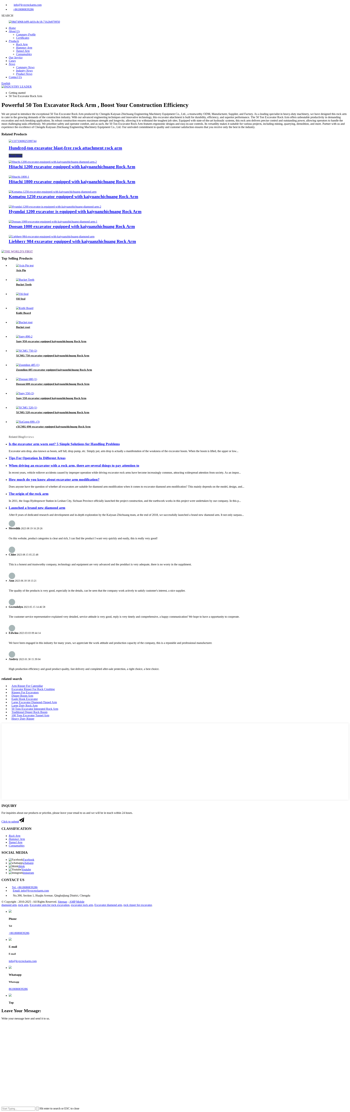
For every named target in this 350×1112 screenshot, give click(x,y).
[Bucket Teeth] (25, 279)
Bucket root (23, 327)
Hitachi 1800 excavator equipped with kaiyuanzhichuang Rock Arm (72, 181)
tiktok (21, 866)
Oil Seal (20, 298)
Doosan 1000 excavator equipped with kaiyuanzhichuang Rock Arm (72, 226)
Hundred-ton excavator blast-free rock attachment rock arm (65, 148)
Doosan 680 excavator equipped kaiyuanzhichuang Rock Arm (53, 384)
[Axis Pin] (25, 265)
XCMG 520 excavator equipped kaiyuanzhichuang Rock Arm (52, 412)
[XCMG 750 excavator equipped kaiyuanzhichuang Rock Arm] (26, 350)
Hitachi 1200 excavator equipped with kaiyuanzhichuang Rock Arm (72, 166)
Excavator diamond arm (108, 905)
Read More (15, 155)
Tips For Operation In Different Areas (37, 458)
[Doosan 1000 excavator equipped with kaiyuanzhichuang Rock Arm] (53, 221)
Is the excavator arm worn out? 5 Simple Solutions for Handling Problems (64, 444)
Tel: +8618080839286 (25, 887)
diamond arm (9, 905)
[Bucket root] (24, 322)
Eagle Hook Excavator (24, 699)
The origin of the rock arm (28, 494)
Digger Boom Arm (22, 695)
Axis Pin (21, 270)
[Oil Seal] (22, 293)
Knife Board (23, 312)
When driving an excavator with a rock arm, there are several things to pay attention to (74, 465)
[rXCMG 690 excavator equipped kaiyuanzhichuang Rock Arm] (28, 421)
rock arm (23, 905)
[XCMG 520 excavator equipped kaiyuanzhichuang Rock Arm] (26, 407)
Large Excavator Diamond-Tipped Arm (34, 702)
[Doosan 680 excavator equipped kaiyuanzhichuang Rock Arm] (26, 379)
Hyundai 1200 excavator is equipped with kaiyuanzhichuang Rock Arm (75, 211)
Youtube (26, 869)
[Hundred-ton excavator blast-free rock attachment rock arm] (22, 141)
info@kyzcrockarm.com (28, 4)
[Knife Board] (24, 308)
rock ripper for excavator (137, 905)
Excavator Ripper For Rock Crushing (33, 689)
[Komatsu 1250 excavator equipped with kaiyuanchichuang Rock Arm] (52, 191)
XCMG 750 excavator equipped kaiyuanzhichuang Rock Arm (52, 355)
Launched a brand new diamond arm (37, 508)
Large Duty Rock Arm (24, 705)
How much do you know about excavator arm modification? (54, 479)
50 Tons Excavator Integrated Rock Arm (34, 708)
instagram (28, 872)
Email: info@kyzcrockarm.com (31, 890)
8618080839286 (18, 989)
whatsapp (28, 862)
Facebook (28, 859)
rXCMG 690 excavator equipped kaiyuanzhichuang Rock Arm (53, 426)
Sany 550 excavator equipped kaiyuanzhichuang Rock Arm (51, 398)
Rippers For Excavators (25, 692)
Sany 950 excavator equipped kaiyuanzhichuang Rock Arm (51, 341)
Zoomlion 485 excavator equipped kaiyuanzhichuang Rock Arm (54, 369)
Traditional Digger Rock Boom (29, 712)
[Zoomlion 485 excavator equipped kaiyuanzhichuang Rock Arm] (27, 364)
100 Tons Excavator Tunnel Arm (30, 715)
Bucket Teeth (24, 284)
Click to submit (10, 821)
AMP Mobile (76, 901)
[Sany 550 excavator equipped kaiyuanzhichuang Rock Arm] (25, 393)
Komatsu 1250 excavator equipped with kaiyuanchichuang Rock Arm (73, 196)
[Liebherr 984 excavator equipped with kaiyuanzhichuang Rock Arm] (51, 236)
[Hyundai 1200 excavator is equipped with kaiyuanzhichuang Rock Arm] (55, 206)
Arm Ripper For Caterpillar (27, 685)
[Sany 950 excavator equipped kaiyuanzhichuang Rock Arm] (24, 336)
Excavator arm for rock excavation (49, 905)
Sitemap (62, 901)
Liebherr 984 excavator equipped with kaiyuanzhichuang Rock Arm (72, 241)
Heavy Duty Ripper (22, 718)
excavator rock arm (82, 905)
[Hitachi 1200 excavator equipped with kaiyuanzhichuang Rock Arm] (53, 161)
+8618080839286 (23, 9)
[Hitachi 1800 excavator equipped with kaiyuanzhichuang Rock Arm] (19, 176)
